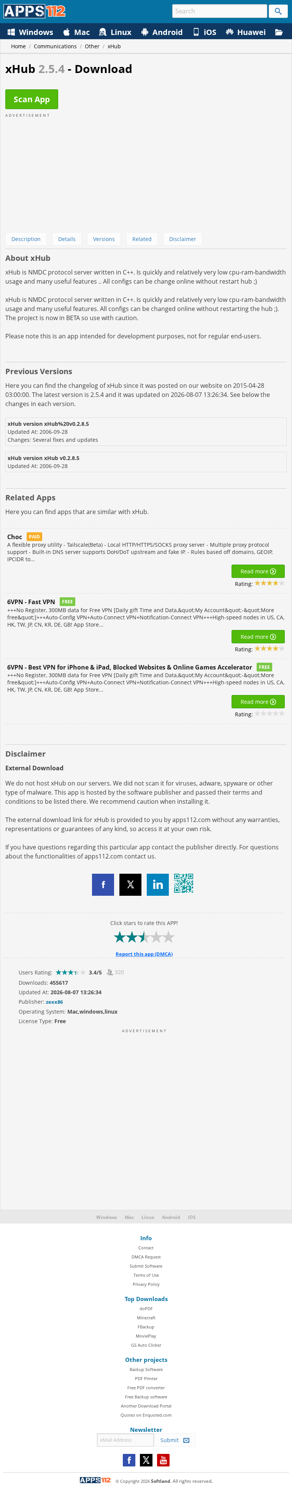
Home (18, 46)
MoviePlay (146, 1336)
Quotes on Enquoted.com (146, 1415)
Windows (106, 1217)
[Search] (278, 11)
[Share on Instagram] (158, 885)
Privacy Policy (146, 1284)
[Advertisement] (146, 171)
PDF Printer (146, 1378)
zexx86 (54, 1001)
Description (26, 239)
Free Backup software (146, 1397)
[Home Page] (34, 16)
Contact (146, 1247)
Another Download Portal (146, 1406)
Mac (129, 1217)
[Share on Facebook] (103, 885)
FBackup (146, 1327)
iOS (192, 1217)
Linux (147, 1217)
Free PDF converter (146, 1387)
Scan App (32, 99)
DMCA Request (146, 1257)
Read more (255, 571)
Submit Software (146, 1266)
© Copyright (133, 1481)
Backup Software (146, 1369)
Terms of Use (146, 1275)
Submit (171, 1440)
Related (142, 239)
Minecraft (146, 1317)
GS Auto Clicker (146, 1345)
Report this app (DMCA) (144, 954)
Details (67, 239)
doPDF (146, 1308)
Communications (55, 46)
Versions (104, 239)
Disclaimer (182, 239)
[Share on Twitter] (130, 885)
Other (92, 46)
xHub (114, 46)
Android (171, 1217)
